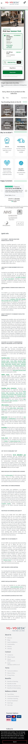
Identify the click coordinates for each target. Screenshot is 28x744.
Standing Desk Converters (8, 388)
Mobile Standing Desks (20, 366)
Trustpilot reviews (6, 503)
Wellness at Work (11, 691)
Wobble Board (12, 418)
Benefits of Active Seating (14, 688)
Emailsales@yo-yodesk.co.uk (13, 663)
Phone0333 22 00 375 (11, 660)
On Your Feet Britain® (9, 279)
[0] (24, 3)
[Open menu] (1, 3)
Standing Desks (5, 358)
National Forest (7, 560)
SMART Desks (5, 374)
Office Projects (11, 657)
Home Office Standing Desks (18, 361)
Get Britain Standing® (20, 277)
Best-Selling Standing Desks (19, 370)
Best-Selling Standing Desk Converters (13, 399)
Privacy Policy (10, 675)
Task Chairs (4, 409)
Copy (19, 62)
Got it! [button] (14, 741)
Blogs (8, 640)
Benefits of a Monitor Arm (14, 686)
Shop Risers (13, 68)
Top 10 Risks (10, 694)
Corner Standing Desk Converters (13, 395)
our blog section (9, 475)
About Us (8, 635)
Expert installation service (17, 587)
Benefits (8, 678)
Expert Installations (12, 642)
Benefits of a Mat (11, 684)
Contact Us (10, 655)
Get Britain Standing (12, 698)
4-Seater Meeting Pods (15, 441)
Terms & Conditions (12, 671)
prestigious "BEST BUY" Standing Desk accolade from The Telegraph (13, 299)
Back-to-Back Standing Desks (12, 364)
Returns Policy (11, 673)
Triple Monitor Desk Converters (14, 394)
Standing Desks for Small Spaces (9, 362)
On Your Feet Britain (12, 701)
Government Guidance (13, 696)
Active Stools (20, 408)
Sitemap (9, 648)
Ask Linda (9, 705)
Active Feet (4, 417)
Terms (7, 668)
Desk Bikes (4, 427)
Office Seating (5, 405)
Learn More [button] (21, 737)
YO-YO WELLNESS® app (19, 455)
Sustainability (11, 644)
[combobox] (15, 8)
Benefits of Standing (12, 681)
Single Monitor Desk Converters (13, 392)
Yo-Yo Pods (4, 438)
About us (9, 638)
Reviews (9, 646)
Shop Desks (13, 72)
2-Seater (6, 441)
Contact (8, 652)
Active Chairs (13, 408)
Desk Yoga (10, 703)
